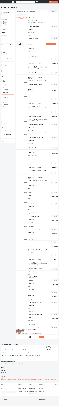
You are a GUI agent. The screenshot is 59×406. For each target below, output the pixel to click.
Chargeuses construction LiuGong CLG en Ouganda (43, 379)
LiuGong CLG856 (31, 75)
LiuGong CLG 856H (31, 232)
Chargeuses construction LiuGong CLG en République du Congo (10, 379)
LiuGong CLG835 (31, 29)
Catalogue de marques (21, 393)
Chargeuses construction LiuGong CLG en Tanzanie (27, 379)
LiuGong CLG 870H (31, 185)
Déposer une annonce (51, 43)
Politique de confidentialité (22, 388)
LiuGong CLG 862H (31, 48)
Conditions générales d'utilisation (23, 386)
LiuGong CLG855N (31, 317)
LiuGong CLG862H (31, 219)
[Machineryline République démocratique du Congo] (5, 1)
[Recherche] (17, 1)
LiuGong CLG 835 (31, 62)
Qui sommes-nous (3, 386)
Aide (1, 388)
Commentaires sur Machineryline (23, 391)
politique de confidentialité (30, 333)
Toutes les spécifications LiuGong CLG (6, 377)
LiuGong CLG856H (31, 17)
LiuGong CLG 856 (31, 206)
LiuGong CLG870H (31, 89)
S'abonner (18, 332)
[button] (55, 26)
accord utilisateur (38, 333)
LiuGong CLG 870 (3, 355)
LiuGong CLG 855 (31, 245)
